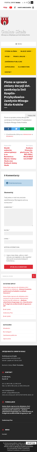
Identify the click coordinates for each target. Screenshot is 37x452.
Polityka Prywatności (13, 450)
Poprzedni (7, 145)
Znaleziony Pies (8, 313)
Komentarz (8, 207)
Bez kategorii (7, 332)
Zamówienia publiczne (10, 335)
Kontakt (4, 434)
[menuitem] (11, 51)
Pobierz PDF (31, 115)
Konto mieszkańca (24, 7)
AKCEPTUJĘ (31, 443)
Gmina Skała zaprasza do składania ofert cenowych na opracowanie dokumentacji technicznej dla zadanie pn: (17, 301)
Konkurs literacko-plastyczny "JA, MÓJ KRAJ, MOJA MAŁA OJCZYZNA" (26, 153)
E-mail (6, 239)
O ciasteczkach (25, 450)
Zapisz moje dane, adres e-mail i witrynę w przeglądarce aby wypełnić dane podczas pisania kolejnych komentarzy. (18, 258)
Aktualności (9, 136)
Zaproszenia (7, 339)
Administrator (27, 134)
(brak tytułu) (7, 309)
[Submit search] (34, 276)
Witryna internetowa (12, 247)
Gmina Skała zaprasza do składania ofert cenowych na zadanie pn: (17, 290)
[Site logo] (4, 25)
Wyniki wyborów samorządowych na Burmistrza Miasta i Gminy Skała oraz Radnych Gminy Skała (10, 156)
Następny (29, 145)
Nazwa (7, 230)
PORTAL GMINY (12, 2)
